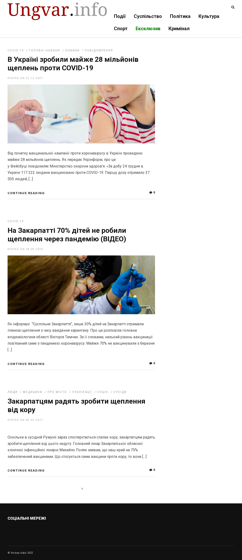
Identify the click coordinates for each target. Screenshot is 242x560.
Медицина (32, 392)
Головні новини (44, 50)
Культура (209, 16)
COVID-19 (16, 50)
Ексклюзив (148, 28)
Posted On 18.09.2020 (25, 249)
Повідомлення (99, 50)
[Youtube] (43, 529)
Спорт (121, 28)
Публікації (82, 392)
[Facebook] (33, 529)
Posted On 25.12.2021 (25, 78)
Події (120, 16)
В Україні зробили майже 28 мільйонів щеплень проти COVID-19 (73, 63)
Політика (180, 16)
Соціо (102, 392)
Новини (72, 50)
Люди (13, 392)
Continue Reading (26, 193)
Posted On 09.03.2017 (25, 420)
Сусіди (120, 392)
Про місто (57, 392)
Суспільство (148, 16)
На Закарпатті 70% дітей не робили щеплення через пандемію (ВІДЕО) (67, 234)
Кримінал (179, 28)
